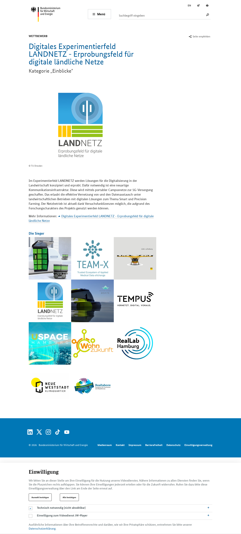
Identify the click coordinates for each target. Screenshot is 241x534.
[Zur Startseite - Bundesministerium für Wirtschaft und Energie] (59, 14)
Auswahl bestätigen (40, 497)
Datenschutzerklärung (42, 528)
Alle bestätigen (69, 497)
